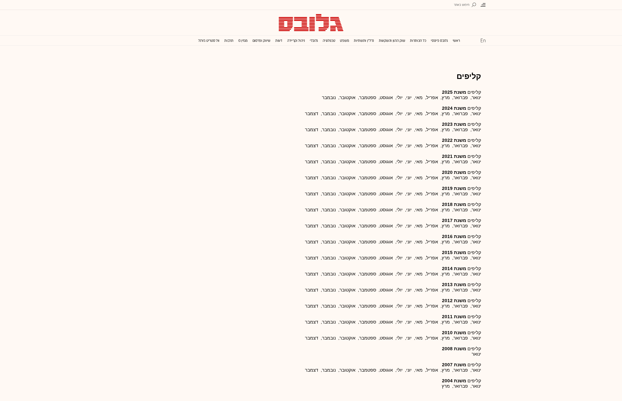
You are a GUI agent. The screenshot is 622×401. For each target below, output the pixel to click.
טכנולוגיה (329, 40)
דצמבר (311, 113)
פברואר (460, 145)
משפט (344, 40)
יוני (409, 113)
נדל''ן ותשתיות (364, 40)
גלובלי (314, 40)
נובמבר (329, 97)
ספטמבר (367, 113)
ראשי (456, 40)
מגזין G (243, 40)
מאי (419, 145)
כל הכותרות (418, 40)
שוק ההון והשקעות (392, 40)
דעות (278, 40)
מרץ (446, 97)
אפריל (432, 129)
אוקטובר (347, 145)
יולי (400, 161)
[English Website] (483, 40)
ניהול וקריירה (296, 40)
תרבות (228, 40)
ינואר (476, 129)
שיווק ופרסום (261, 40)
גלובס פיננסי (439, 40)
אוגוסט (386, 161)
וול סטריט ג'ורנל (208, 40)
